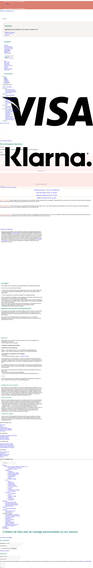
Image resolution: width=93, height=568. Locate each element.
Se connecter (13, 548)
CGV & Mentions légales (5, 428)
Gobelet (7, 100)
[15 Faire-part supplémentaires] (6, 131)
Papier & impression (9, 116)
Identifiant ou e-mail (5, 543)
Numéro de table (12, 485)
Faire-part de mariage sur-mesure (12, 515)
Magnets (10, 497)
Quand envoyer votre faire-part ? (7, 446)
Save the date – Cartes (13, 472)
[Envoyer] (3, 464)
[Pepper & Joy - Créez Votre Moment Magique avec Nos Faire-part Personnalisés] (7, 10)
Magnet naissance (8, 92)
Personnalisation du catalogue (11, 109)
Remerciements (11, 476)
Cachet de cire (11, 499)
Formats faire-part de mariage (6, 445)
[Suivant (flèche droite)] (1, 567)
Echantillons (7, 113)
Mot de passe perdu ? (5, 550)
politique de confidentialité (85, 561)
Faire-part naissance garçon (10, 90)
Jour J (6, 480)
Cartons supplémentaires (13, 474)
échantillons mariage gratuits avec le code (14, 1)
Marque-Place (11, 483)
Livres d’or (10, 487)
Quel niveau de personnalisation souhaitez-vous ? (16, 466)
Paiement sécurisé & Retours (11, 118)
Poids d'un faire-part (4, 452)
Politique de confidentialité (6, 429)
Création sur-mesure (12, 469)
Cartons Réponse (12, 475)
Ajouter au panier (4, 154)
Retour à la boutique (9, 58)
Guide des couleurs (15, 233)
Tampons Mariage (12, 478)
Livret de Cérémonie (12, 486)
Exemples (5, 120)
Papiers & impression (4, 454)
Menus (9, 481)
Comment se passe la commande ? (9, 187)
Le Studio (5, 105)
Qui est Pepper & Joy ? (9, 106)
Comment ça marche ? (40, 190)
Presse (1, 426)
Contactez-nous (8, 107)
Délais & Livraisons (9, 117)
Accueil (1, 123)
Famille (4, 94)
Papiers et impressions (42, 195)
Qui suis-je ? (3, 424)
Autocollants (11, 498)
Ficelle (6, 104)
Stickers (7, 97)
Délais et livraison (4, 455)
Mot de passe (3, 545)
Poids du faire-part (9, 114)
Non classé (6, 123)
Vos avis (2, 456)
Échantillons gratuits (4, 436)
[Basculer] (0, 187)
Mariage (4, 18)
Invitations (10, 471)
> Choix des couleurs (24, 356)
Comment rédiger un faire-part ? (7, 447)
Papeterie (7, 470)
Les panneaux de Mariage (10, 99)
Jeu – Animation (11, 491)
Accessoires (8, 492)
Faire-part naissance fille (10, 89)
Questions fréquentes (9, 119)
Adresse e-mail (3, 556)
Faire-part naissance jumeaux (10, 91)
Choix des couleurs (41, 192)
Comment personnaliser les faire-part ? (8, 435)
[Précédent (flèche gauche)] (0, 567)
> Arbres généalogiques (10, 95)
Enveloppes (7, 115)
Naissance (5, 88)
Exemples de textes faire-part (6, 443)
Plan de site (2, 431)
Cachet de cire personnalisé (10, 98)
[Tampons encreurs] (6, 138)
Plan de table (11, 482)
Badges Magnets (8, 101)
